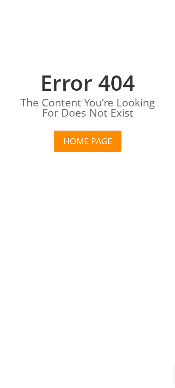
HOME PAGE (87, 141)
